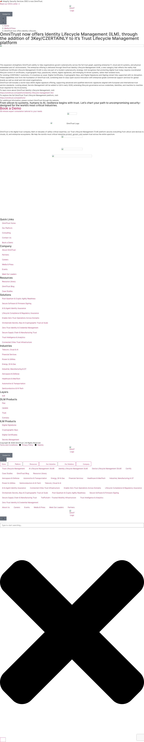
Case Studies (7, 291)
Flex (3, 403)
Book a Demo (7, 242)
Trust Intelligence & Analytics (13, 337)
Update (5, 408)
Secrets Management (10, 439)
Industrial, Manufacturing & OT (14, 369)
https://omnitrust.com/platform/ (12, 98)
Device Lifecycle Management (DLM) (107, 468)
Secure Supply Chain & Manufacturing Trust (19, 332)
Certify (128, 468)
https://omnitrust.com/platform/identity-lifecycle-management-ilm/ (27, 93)
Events (4, 269)
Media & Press (9, 28)
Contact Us (6, 238)
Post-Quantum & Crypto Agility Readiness (18, 298)
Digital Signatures (9, 425)
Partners (5, 255)
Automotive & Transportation (13, 383)
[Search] (3, 739)
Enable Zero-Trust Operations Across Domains (20, 318)
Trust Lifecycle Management (13, 468)
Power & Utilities (8, 359)
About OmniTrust (9, 250)
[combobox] (72, 525)
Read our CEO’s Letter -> (10, 4)
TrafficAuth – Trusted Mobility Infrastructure (58, 498)
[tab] (4, 464)
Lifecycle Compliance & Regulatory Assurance (20, 313)
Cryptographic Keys (10, 430)
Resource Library (9, 281)
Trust (4, 413)
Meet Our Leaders (9, 274)
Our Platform (7, 228)
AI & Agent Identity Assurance (14, 308)
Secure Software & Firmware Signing (16, 303)
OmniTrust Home (8, 223)
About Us (6, 507)
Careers (5, 260)
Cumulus (5, 418)
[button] (3, 18)
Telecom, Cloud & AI (10, 350)
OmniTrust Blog (8, 286)
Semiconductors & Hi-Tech (12, 388)
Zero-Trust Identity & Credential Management (20, 328)
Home (6, 26)
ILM (3, 396)
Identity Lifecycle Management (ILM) (73, 468)
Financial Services (9, 354)
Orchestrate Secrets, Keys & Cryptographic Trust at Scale (25, 323)
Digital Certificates (9, 435)
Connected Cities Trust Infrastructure (17, 342)
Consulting (6, 233)
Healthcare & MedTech (11, 379)
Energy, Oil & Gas (9, 364)
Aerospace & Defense (10, 374)
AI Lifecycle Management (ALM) (41, 468)
